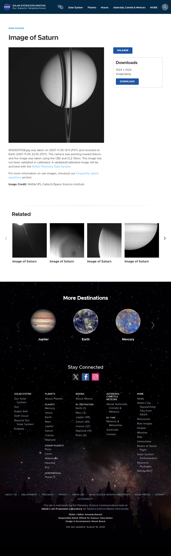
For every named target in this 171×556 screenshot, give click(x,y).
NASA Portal (142, 495)
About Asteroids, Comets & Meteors (117, 408)
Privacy (63, 495)
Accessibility (85, 499)
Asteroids (112, 430)
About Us (11, 495)
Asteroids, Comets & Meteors (113, 397)
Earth (86, 339)
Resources (143, 419)
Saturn (49, 431)
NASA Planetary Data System (51, 166)
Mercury (128, 339)
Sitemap (159, 495)
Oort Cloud (21, 416)
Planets (50, 394)
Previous (5, 238)
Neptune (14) (84, 431)
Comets (111, 434)
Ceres (48, 454)
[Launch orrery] (60, 8)
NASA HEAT (145, 471)
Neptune (50, 440)
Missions (142, 432)
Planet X (50, 477)
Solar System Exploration (29, 4)
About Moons (84, 399)
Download (127, 81)
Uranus (49, 435)
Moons (80, 394)
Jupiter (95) (83, 417)
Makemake (51, 458)
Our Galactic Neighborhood (29, 9)
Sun (16, 407)
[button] (154, 8)
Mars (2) (81, 413)
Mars (48, 422)
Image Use (78, 495)
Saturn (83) (83, 422)
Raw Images (16, 28)
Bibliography (29, 495)
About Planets (54, 399)
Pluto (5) (81, 435)
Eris (47, 467)
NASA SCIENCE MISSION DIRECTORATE (109, 495)
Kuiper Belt (21, 411)
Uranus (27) (83, 426)
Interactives (144, 441)
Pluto (48, 449)
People (141, 428)
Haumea (50, 463)
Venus (49, 413)
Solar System (22, 394)
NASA (7, 6)
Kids (139, 437)
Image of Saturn (24, 261)
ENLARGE (122, 50)
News (140, 399)
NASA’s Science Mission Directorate (108, 509)
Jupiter (43, 339)
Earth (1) (81, 408)
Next (165, 238)
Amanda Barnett (93, 515)
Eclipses (19, 429)
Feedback (48, 495)
